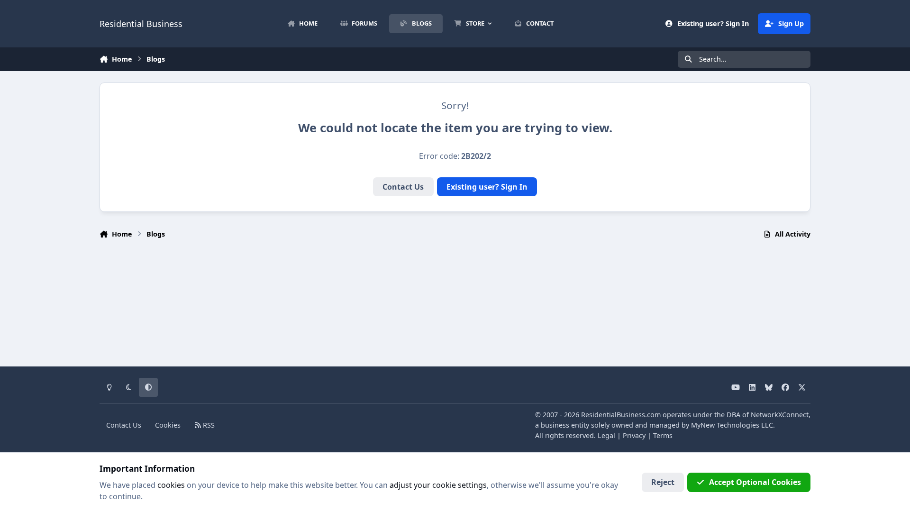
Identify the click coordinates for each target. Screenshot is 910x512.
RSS (208, 425)
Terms (663, 435)
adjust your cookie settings (438, 485)
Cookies (168, 425)
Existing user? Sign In (487, 187)
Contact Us (403, 187)
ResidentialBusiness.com (621, 414)
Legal (606, 435)
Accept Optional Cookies (755, 482)
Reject (662, 482)
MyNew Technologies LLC (732, 425)
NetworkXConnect (780, 414)
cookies (171, 485)
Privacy (634, 435)
